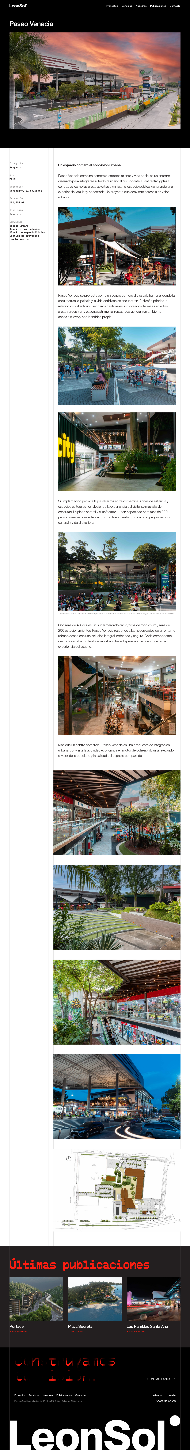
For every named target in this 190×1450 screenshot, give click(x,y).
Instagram (157, 1395)
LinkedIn (171, 1395)
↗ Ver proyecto (18, 1331)
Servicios (127, 5)
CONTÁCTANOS (161, 1379)
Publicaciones (158, 5)
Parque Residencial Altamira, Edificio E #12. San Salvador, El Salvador (48, 1401)
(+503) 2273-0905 (166, 1401)
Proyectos (112, 5)
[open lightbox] (116, 812)
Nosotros (141, 5)
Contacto (175, 5)
